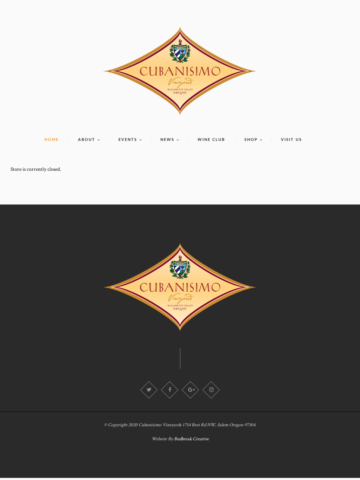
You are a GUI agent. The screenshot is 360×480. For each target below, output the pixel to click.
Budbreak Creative (191, 439)
